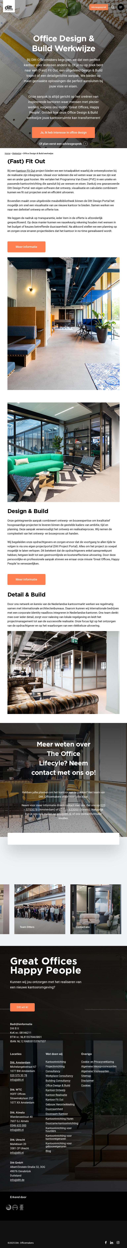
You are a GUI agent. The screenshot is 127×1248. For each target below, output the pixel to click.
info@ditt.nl (64, 814)
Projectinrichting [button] (55, 1066)
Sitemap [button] (86, 1075)
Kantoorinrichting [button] (56, 1061)
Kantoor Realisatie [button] (56, 1095)
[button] (120, 7)
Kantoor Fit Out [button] (54, 1099)
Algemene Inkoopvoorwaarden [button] (99, 1066)
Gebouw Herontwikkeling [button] (60, 1104)
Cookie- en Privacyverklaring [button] (97, 1061)
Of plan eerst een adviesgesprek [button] (60, 143)
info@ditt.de (17, 1179)
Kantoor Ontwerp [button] (55, 1090)
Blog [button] (48, 1151)
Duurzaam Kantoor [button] (57, 1113)
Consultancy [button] (53, 1071)
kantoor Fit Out (25, 170)
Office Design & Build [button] (58, 1085)
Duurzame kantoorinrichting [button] (62, 1123)
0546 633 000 (18, 1125)
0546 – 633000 (69, 809)
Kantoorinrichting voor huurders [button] (59, 1130)
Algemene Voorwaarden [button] (95, 1071)
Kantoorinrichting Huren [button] (59, 1118)
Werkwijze (16, 153)
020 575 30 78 (18, 1075)
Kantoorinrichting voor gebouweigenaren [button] (59, 1145)
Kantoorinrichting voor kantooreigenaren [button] (59, 1137)
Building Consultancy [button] (58, 1080)
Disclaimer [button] (87, 1080)
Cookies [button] (85, 1085)
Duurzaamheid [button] (54, 1109)
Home (7, 153)
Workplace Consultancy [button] (59, 1075)
